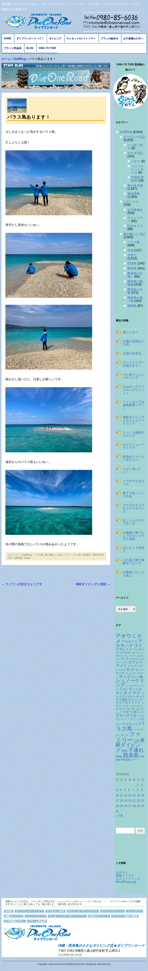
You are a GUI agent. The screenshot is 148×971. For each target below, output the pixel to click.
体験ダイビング (130, 745)
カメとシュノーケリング (133, 446)
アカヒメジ (124, 649)
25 (121, 806)
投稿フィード (125, 875)
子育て (132, 255)
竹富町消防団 (137, 179)
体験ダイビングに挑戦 (93, 584)
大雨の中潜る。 (133, 353)
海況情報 (133, 193)
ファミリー (128, 737)
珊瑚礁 (119, 756)
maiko (27, 557)
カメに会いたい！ (132, 470)
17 (117, 800)
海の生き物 (135, 185)
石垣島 (132, 263)
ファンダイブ (134, 911)
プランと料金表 (12, 48)
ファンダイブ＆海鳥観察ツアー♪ (133, 405)
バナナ (135, 161)
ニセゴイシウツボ (129, 707)
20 (129, 800)
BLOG (30, 48)
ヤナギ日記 (135, 153)
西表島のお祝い (135, 275)
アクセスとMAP (55, 911)
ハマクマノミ (128, 724)
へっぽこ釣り (135, 146)
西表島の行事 (135, 291)
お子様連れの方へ (133, 38)
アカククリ (129, 641)
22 (138, 800)
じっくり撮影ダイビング (133, 434)
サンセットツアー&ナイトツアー (67, 916)
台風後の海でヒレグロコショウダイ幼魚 (133, 535)
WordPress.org (126, 881)
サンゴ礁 (137, 676)
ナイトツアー (135, 219)
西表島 (132, 268)
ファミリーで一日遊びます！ (133, 364)
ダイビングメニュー (112, 911)
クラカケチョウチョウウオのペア (133, 508)
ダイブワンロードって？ (30, 38)
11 (121, 795)
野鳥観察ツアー (129, 759)
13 (129, 795)
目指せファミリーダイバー (133, 458)
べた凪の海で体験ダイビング (133, 561)
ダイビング (55, 38)
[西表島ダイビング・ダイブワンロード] (37, 21)
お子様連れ (135, 209)
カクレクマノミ (129, 664)
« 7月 (119, 815)
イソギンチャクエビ (130, 651)
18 (121, 800)
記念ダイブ (135, 226)
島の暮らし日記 (53, 554)
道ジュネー (130, 332)
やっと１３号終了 (133, 549)
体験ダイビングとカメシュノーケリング (133, 420)
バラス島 (38, 554)
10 (117, 795)
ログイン (122, 872)
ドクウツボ (134, 706)
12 (125, 795)
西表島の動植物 (135, 283)
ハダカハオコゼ (130, 713)
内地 (130, 250)
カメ (130, 669)
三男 (136, 741)
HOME (7, 38)
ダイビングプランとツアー (83, 911)
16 (142, 795)
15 (138, 795)
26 (125, 806)
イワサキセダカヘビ (133, 482)
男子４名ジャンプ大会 (133, 494)
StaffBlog (26, 554)
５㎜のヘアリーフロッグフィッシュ (133, 390)
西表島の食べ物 (135, 299)
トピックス (131, 201)
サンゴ (124, 676)
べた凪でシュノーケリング (133, 376)
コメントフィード (128, 878)
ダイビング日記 (134, 137)
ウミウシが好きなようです (22, 584)
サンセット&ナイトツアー (81, 38)
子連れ (136, 750)
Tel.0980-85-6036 (70, 955)
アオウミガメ (129, 638)
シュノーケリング (130, 683)
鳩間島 (132, 305)
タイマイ (132, 692)
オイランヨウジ (130, 658)
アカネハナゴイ (129, 643)
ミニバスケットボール (137, 169)
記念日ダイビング (99, 916)
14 (134, 795)
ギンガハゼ (130, 673)
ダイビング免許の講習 (124, 916)
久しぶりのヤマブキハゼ (133, 522)
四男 (124, 750)
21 (134, 800)
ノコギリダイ (129, 712)
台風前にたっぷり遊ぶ (133, 573)
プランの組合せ (109, 38)
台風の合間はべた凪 (133, 343)
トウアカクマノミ (128, 702)
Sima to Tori (47, 48)
